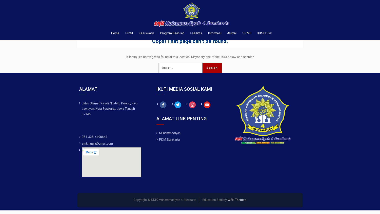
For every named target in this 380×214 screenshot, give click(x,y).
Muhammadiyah (169, 133)
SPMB (246, 33)
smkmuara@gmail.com (97, 143)
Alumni (232, 33)
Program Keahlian (172, 33)
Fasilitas (196, 33)
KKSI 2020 (264, 33)
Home (115, 33)
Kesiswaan (146, 33)
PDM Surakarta (169, 139)
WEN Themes (237, 200)
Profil (129, 33)
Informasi (214, 33)
